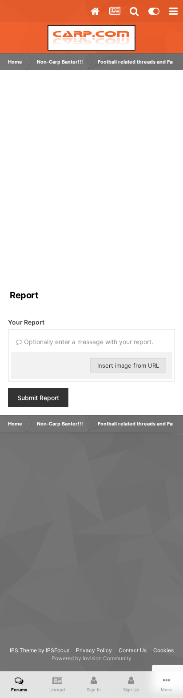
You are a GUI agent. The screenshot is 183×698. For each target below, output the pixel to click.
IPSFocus (57, 650)
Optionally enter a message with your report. (87, 341)
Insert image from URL (128, 365)
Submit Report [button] (38, 397)
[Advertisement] (91, 181)
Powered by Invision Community (91, 658)
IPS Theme (23, 650)
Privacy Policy (94, 650)
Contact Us (133, 650)
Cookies (163, 650)
